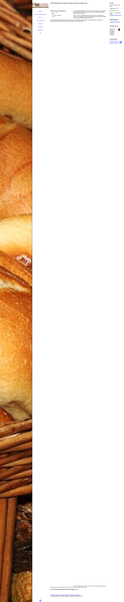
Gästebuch (40, 26)
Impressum (58, 595)
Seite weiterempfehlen (75, 595)
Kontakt (40, 23)
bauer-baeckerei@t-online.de (115, 15)
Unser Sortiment (40, 20)
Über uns (40, 17)
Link (40, 33)
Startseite (40, 11)
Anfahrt (67, 595)
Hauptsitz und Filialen (115, 22)
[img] (16, 301)
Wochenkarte (40, 29)
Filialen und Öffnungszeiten (40, 14)
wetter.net (53, 16)
